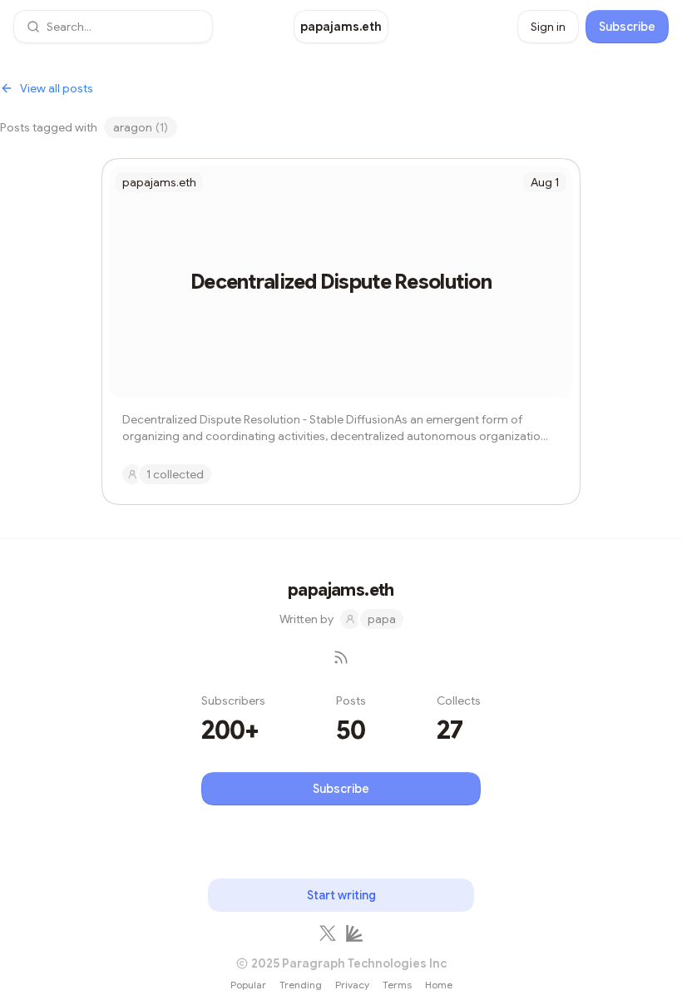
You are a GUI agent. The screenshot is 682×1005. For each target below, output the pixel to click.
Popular (248, 984)
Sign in (548, 26)
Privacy (352, 984)
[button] (113, 26)
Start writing (341, 895)
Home (438, 984)
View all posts (56, 88)
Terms (397, 984)
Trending (300, 984)
